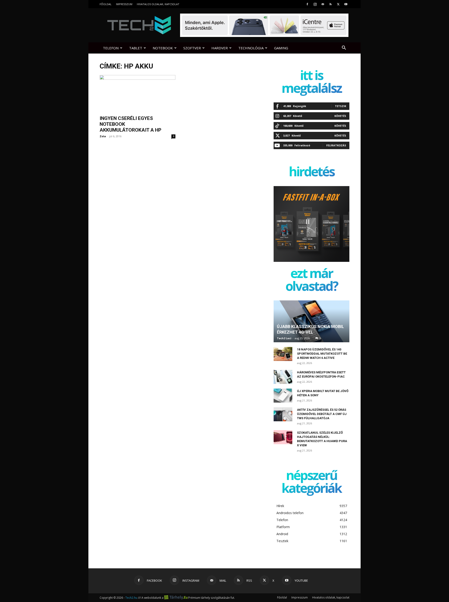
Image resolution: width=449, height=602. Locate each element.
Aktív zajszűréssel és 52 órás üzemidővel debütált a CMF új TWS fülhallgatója (322, 414)
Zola (103, 136)
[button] (343, 48)
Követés (340, 116)
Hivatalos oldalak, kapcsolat (158, 4)
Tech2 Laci (284, 338)
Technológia (251, 48)
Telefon (111, 48)
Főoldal (106, 4)
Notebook (163, 48)
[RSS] (330, 4)
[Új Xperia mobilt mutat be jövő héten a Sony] (283, 396)
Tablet (135, 48)
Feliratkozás (336, 145)
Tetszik (340, 106)
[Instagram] (315, 4)
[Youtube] (345, 4)
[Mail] (322, 4)
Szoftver (192, 48)
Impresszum (124, 4)
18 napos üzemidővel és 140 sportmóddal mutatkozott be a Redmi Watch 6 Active (322, 354)
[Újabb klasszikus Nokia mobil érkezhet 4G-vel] (311, 321)
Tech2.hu (131, 598)
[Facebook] (307, 4)
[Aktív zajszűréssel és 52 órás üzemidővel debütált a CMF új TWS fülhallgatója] (283, 414)
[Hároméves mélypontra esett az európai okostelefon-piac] (283, 377)
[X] (338, 4)
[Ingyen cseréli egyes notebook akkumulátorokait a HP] (137, 93)
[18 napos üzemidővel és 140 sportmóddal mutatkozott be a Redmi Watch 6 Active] (283, 354)
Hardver (219, 48)
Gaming (281, 48)
